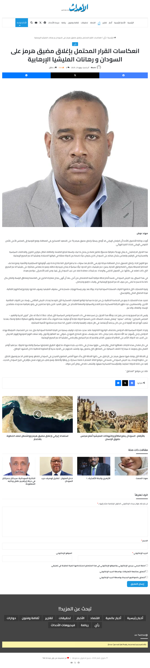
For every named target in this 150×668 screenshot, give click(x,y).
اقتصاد (93, 23)
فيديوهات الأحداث (63, 625)
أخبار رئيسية (135, 618)
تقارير (105, 23)
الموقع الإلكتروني (64, 553)
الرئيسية (130, 23)
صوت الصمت (142, 478)
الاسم (144, 540)
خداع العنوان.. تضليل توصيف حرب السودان (57, 479)
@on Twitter (141, 635)
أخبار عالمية (113, 618)
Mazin (93, 67)
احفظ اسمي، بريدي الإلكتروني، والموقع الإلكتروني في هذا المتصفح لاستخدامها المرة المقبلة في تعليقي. (98, 565)
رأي (99, 23)
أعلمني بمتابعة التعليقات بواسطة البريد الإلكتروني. (122, 571)
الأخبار (81, 618)
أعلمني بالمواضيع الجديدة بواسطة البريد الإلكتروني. (122, 577)
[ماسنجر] (26, 75)
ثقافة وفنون (73, 23)
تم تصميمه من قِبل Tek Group (54, 658)
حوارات (11, 618)
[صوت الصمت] (131, 466)
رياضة (63, 23)
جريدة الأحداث (53, 23)
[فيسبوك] (123, 75)
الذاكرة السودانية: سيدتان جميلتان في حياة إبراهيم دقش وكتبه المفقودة (18, 481)
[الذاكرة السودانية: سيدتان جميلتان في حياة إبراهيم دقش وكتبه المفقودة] (18, 466)
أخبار (110, 23)
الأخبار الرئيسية (119, 23)
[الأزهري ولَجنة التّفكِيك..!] (93, 466)
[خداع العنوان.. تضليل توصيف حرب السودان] (56, 466)
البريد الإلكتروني (140, 553)
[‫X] (75, 75)
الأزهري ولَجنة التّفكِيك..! (98, 478)
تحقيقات (84, 23)
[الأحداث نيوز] (75, 7)
